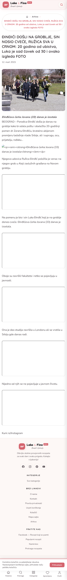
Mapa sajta (33, 517)
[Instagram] (30, 466)
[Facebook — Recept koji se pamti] (23, 466)
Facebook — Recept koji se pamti (34, 535)
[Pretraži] (61, 5)
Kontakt (33, 498)
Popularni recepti (33, 539)
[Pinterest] (37, 466)
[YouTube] (44, 466)
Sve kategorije (33, 480)
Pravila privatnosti (33, 503)
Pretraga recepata (33, 548)
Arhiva (35, 16)
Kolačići (33, 512)
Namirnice (33, 544)
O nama (33, 494)
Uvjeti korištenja (33, 507)
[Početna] (27, 17)
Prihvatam (57, 565)
